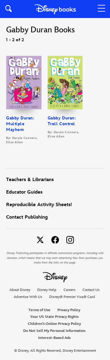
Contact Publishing (27, 217)
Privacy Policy (68, 310)
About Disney (19, 290)
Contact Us (91, 290)
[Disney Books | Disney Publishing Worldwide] (55, 9)
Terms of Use (39, 310)
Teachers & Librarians (30, 180)
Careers (69, 290)
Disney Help (47, 290)
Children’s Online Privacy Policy (54, 324)
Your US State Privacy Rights (54, 317)
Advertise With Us (28, 297)
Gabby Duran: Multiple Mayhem (20, 123)
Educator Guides (24, 192)
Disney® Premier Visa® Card (72, 297)
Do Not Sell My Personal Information (54, 331)
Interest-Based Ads (54, 338)
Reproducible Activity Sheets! (39, 205)
